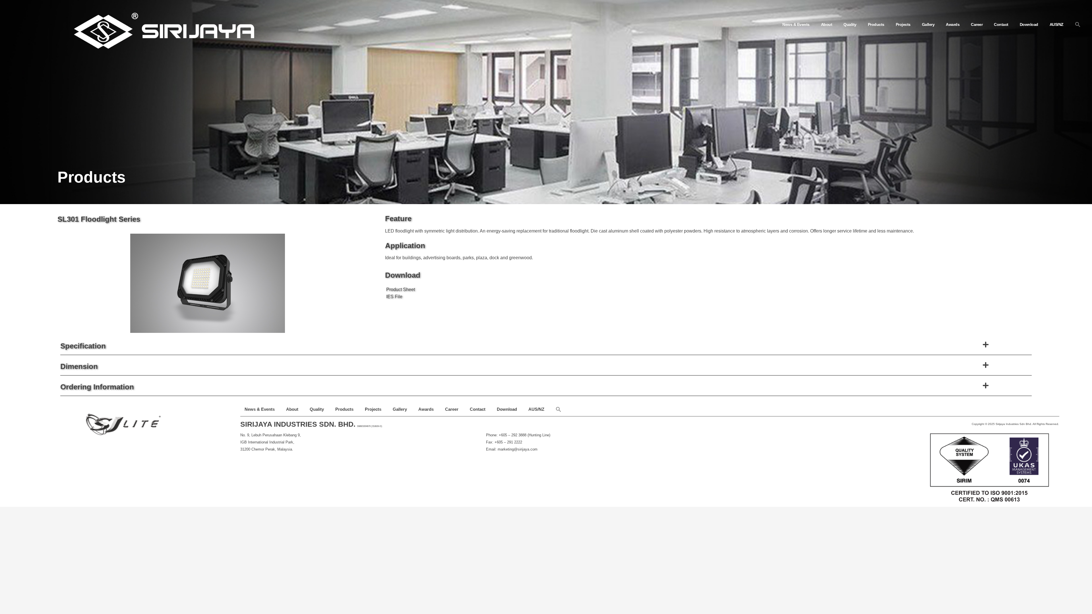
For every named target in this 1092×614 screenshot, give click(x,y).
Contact (1001, 24)
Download (1029, 24)
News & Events (796, 24)
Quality (850, 24)
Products (876, 24)
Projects (903, 24)
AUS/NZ (1057, 24)
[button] (1077, 24)
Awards (952, 24)
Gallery (928, 24)
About (826, 24)
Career (977, 24)
